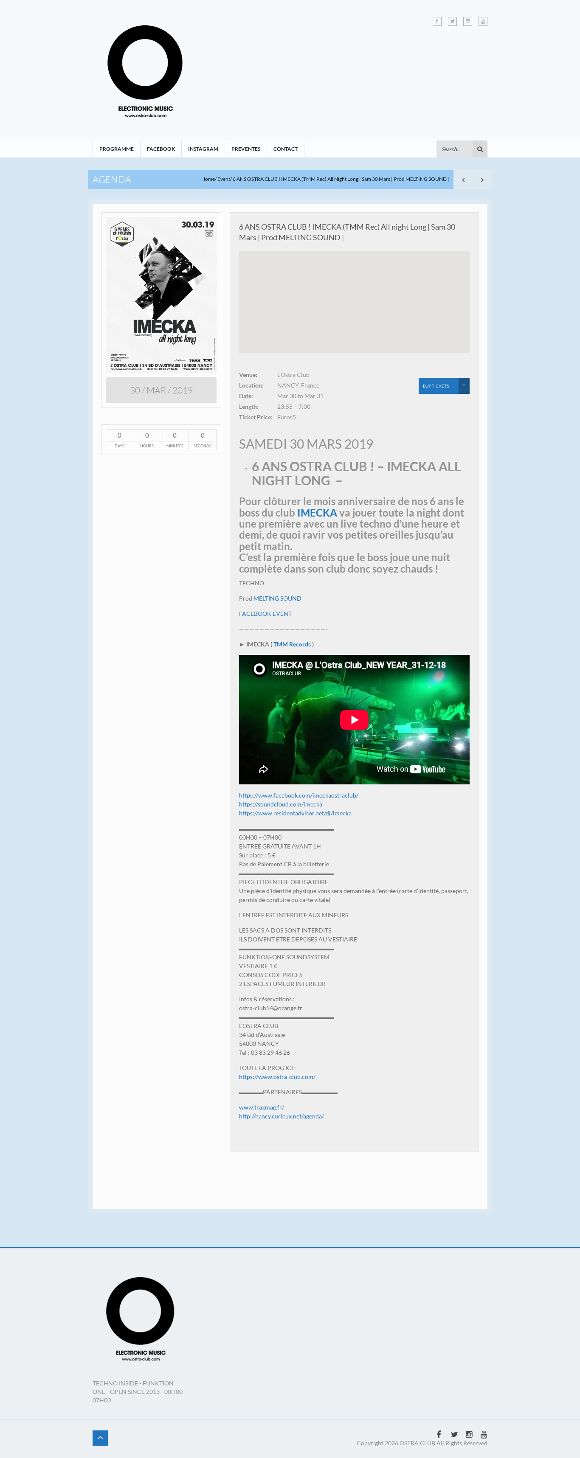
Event (223, 179)
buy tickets (436, 385)
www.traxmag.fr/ (261, 1107)
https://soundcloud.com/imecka (280, 804)
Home (208, 179)
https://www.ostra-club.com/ (277, 1076)
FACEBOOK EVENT (265, 613)
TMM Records (292, 644)
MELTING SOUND (277, 598)
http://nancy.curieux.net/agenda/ (281, 1116)
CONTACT (285, 149)
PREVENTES (245, 149)
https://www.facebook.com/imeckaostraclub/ (298, 795)
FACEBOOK (161, 149)
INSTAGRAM (203, 149)
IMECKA (317, 512)
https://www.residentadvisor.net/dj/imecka (295, 813)
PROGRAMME (116, 149)
